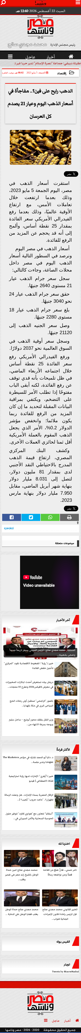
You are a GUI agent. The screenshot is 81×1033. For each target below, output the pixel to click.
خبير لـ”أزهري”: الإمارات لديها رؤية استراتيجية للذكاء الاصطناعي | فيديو (31, 778)
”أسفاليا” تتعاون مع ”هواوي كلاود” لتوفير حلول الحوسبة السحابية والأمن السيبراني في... (29, 816)
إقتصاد (61, 73)
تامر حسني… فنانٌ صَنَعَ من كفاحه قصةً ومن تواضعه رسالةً (60, 872)
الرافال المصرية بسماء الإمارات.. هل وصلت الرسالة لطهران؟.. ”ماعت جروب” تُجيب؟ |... (28, 797)
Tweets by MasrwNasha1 (65, 972)
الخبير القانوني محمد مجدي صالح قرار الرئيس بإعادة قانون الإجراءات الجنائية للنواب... (59, 914)
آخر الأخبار (63, 620)
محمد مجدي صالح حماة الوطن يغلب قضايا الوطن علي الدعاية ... (21, 912)
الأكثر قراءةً (63, 749)
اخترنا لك (64, 843)
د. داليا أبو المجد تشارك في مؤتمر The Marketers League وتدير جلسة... (28, 760)
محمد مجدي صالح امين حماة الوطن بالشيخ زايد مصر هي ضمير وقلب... (21, 874)
